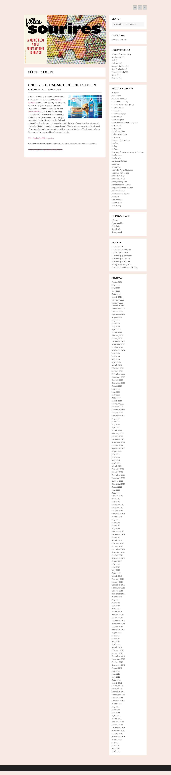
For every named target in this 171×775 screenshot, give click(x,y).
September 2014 (118, 594)
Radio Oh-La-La (118, 179)
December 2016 (118, 534)
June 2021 (116, 457)
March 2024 (117, 365)
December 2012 (118, 656)
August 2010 (117, 739)
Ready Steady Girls (119, 182)
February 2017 (118, 531)
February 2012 (118, 686)
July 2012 (116, 671)
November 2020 (118, 478)
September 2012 (118, 665)
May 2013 (116, 641)
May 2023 (116, 395)
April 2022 (116, 427)
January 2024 (117, 371)
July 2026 (116, 285)
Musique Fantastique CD (122, 264)
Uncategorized (118, 72)
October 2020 (117, 481)
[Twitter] (135, 7)
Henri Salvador (34, 111)
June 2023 (116, 392)
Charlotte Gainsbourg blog (123, 104)
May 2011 (116, 712)
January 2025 (117, 338)
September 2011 (118, 700)
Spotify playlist (118, 69)
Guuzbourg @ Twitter (121, 261)
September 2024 (118, 350)
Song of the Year (118, 66)
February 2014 (118, 614)
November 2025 (118, 309)
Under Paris (117, 202)
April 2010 (116, 751)
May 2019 (116, 502)
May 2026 (116, 291)
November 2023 (118, 377)
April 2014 (116, 608)
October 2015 (117, 555)
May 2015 (116, 570)
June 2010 (116, 745)
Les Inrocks (116, 158)
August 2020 (117, 487)
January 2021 (117, 472)
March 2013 (117, 647)
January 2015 (117, 582)
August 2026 (117, 282)
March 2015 (117, 576)
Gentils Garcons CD (120, 252)
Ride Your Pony (118, 190)
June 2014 (116, 602)
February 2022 (118, 433)
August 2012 (117, 668)
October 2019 (117, 496)
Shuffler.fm (116, 229)
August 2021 (117, 451)
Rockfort (115, 196)
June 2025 (116, 323)
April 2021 (116, 463)
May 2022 (116, 424)
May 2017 (116, 528)
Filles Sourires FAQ (119, 39)
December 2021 (118, 439)
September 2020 (118, 484)
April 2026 (116, 294)
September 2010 (118, 736)
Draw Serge (117, 116)
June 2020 (116, 490)
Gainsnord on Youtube (121, 249)
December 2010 (118, 727)
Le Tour (115, 149)
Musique (57, 89)
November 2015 (118, 552)
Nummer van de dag (120, 173)
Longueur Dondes (119, 161)
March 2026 (117, 297)
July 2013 (116, 635)
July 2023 (116, 389)
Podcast (115, 63)
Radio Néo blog (118, 176)
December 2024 (118, 341)
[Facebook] (140, 7)
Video (114, 75)
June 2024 (116, 356)
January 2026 (117, 303)
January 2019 (117, 508)
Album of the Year (119, 54)
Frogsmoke (116, 128)
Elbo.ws (115, 220)
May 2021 (116, 460)
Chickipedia (117, 110)
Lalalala (115, 143)
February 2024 (118, 368)
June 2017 (116, 525)
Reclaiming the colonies (121, 185)
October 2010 (117, 733)
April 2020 (116, 493)
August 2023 (117, 386)
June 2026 (116, 288)
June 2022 (116, 421)
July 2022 (116, 418)
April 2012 (116, 680)
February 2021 (118, 469)
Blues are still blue (119, 98)
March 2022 (117, 430)
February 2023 (118, 404)
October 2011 (117, 698)
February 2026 (118, 300)
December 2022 (118, 409)
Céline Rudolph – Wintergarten (41, 138)
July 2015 (116, 564)
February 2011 (118, 721)
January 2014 (117, 617)
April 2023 (116, 398)
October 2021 (117, 445)
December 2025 (118, 306)
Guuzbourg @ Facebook (122, 255)
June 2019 (116, 499)
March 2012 (117, 683)
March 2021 (117, 466)
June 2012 (116, 674)
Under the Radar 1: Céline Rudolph (62, 85)
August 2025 (117, 318)
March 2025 (117, 332)
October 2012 (117, 662)
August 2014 (117, 596)
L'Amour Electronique (121, 140)
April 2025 (116, 329)
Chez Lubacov (118, 107)
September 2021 (118, 448)
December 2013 (118, 620)
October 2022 (117, 412)
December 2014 (118, 585)
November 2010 (118, 730)
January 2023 (117, 406)
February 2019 (118, 505)
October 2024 (117, 347)
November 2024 (118, 344)
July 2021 (116, 454)
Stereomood (117, 232)
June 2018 (116, 522)
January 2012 (117, 689)
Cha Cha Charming (120, 101)
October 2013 (117, 626)
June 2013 (116, 638)
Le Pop (114, 146)
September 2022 (118, 415)
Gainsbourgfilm (118, 131)
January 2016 (117, 546)
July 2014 (116, 599)
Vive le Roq (116, 205)
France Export (118, 119)
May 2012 (116, 677)
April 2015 (116, 573)
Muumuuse (116, 167)
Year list (115, 78)
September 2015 (118, 558)
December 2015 (118, 549)
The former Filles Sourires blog (125, 267)
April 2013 (116, 644)
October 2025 (117, 312)
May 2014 (116, 605)
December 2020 (118, 475)
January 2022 (117, 436)
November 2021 (118, 442)
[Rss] (145, 7)
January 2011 (117, 724)
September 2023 (118, 383)
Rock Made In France (120, 193)
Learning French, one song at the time (128, 152)
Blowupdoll (116, 95)
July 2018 (116, 519)
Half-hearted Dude (119, 134)
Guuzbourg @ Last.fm (121, 258)
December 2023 (118, 374)
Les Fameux (117, 155)
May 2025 (116, 326)
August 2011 (117, 703)
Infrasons (116, 137)
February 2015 (118, 579)
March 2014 (117, 611)
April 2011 (116, 715)
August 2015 (117, 561)
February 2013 (118, 650)
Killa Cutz (116, 226)
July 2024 (116, 353)
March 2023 (117, 401)
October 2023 (117, 380)
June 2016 (116, 537)
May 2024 (116, 359)
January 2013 (117, 653)
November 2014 (118, 588)
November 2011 (118, 695)
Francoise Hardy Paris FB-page (124, 122)
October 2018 (117, 510)
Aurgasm (115, 92)
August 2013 (117, 632)
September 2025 (118, 315)
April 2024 (116, 362)
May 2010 (116, 748)
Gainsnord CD (117, 246)
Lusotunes (116, 164)
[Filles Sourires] (65, 39)
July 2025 (116, 320)
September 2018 (118, 513)
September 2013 (118, 629)
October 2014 (117, 591)
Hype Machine (118, 223)
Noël (114, 60)
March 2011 (117, 718)
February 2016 (118, 543)
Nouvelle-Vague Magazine (122, 170)
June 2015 (116, 567)
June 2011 (116, 709)
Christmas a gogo (119, 113)
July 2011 (116, 706)
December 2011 (118, 692)
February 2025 (118, 335)
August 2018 (117, 516)
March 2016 (117, 540)
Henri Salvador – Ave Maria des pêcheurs (45, 149)
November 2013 (118, 623)
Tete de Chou (117, 199)
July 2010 (116, 742)
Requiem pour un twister (122, 188)
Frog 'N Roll (117, 125)
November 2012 (118, 659)
